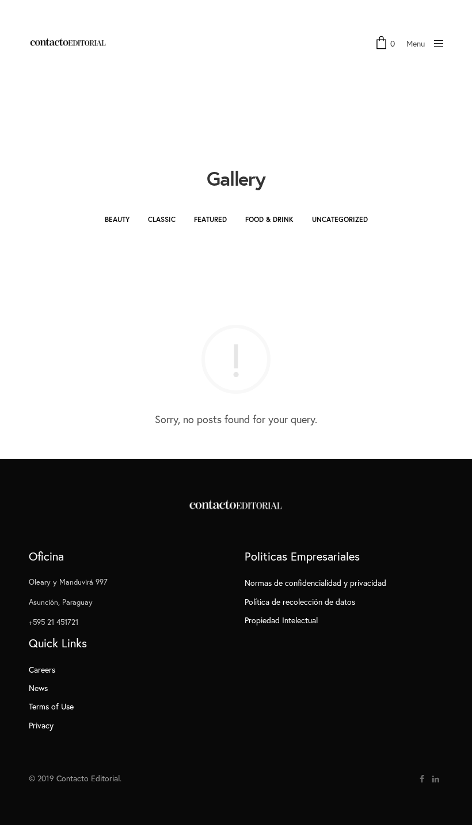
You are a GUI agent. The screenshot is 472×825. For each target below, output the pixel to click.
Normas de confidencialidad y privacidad (315, 582)
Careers (42, 669)
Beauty (117, 219)
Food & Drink (269, 219)
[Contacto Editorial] (68, 43)
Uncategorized (340, 219)
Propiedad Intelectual (281, 620)
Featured (210, 219)
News (38, 687)
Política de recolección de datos (300, 601)
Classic (162, 219)
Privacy (41, 725)
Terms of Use (51, 706)
